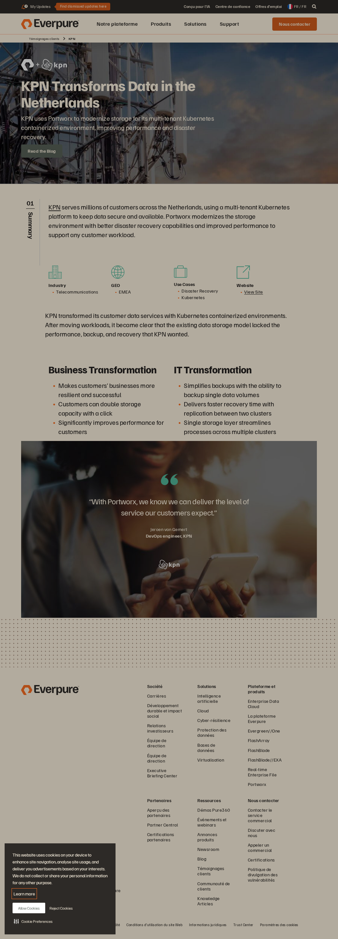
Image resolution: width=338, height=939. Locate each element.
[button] (33, 921)
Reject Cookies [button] (61, 908)
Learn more (24, 893)
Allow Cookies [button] (29, 908)
